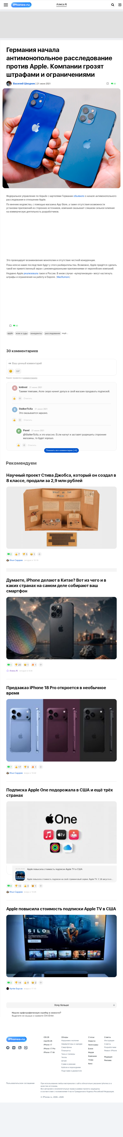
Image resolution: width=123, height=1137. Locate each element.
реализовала (31, 273)
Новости (91, 1041)
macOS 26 (48, 1041)
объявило (79, 196)
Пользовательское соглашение (20, 1083)
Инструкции (109, 1040)
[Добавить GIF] (18, 371)
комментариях (30, 377)
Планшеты (66, 1050)
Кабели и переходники (71, 1067)
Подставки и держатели (71, 1070)
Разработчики (110, 1047)
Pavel (26, 430)
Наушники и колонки (70, 1040)
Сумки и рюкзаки (68, 1064)
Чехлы (64, 1057)
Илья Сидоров (16, 560)
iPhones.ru (47, 1096)
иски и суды (21, 333)
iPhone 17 (48, 1044)
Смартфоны (66, 1047)
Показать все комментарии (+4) (61, 450)
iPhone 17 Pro (49, 1048)
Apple (10, 333)
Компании (92, 1056)
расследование (52, 333)
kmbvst (23, 387)
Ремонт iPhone (110, 1050)
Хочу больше (61, 1005)
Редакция (108, 1056)
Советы (107, 1037)
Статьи (91, 1037)
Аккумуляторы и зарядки (71, 1044)
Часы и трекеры (68, 1054)
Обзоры (64, 1037)
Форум (91, 1052)
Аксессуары (93, 1044)
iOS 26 (46, 1037)
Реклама (107, 1060)
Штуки (64, 1060)
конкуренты (36, 333)
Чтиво (90, 1059)
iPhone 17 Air (49, 1052)
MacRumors (63, 277)
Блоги (90, 1048)
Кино (90, 1063)
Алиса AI (14, 670)
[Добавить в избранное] (107, 83)
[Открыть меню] (6, 5)
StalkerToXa (26, 408)
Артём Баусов (16, 988)
